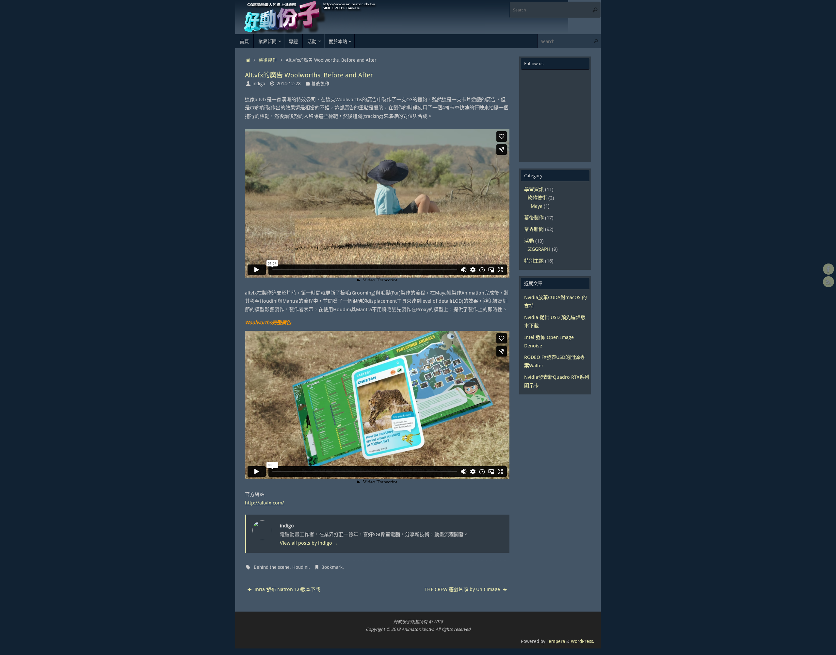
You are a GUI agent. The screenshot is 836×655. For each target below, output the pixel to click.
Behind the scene (272, 567)
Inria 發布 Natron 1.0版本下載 (286, 589)
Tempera (556, 641)
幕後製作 (268, 60)
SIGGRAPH (539, 249)
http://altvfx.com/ (264, 502)
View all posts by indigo (309, 542)
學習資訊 (534, 189)
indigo (258, 84)
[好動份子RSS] (828, 281)
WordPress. (582, 641)
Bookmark (332, 567)
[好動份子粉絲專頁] (828, 269)
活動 (529, 240)
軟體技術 (537, 197)
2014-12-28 (289, 84)
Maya (536, 205)
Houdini (300, 567)
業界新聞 (534, 229)
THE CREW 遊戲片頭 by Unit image (463, 589)
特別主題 (534, 260)
